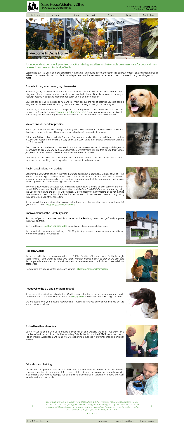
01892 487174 (150, 9)
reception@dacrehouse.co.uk (60, 204)
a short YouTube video (56, 226)
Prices (110, 15)
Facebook (102, 421)
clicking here (77, 296)
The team (55, 15)
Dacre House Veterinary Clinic (62, 5)
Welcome (35, 15)
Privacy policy (147, 421)
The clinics (73, 15)
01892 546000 (150, 6)
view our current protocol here (70, 112)
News (129, 15)
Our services (92, 15)
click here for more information (92, 269)
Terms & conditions (124, 421)
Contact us (148, 15)
